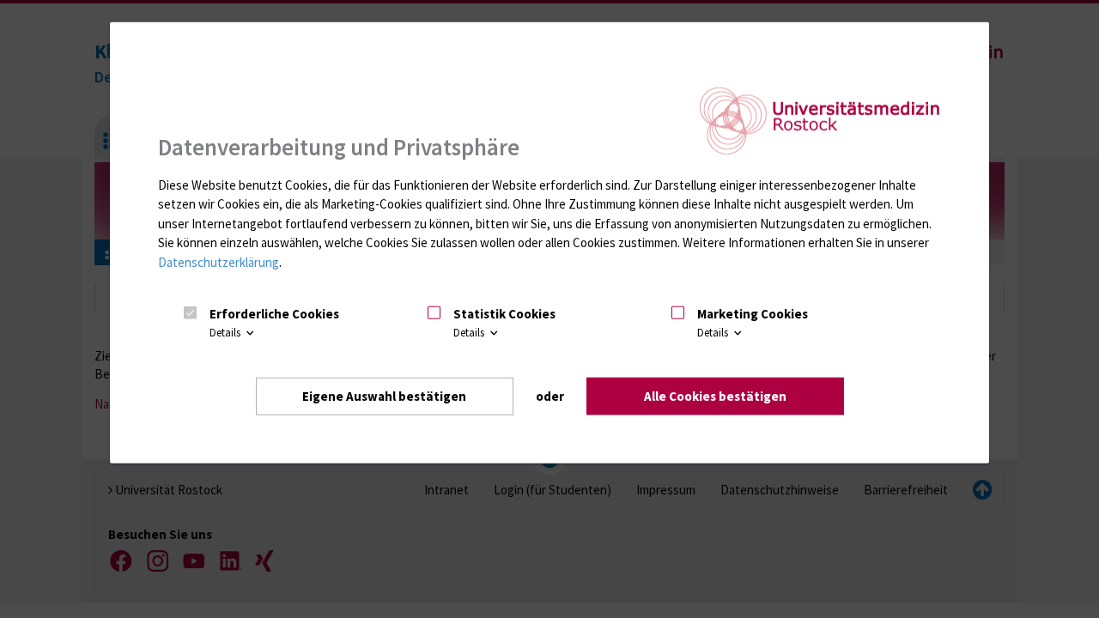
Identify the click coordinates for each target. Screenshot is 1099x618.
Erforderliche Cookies (274, 314)
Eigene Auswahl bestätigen (384, 396)
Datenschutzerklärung (218, 262)
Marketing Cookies (752, 314)
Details (226, 332)
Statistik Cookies (504, 314)
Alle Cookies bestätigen (715, 396)
